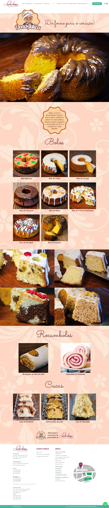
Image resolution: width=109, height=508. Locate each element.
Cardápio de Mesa (72, 3)
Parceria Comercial (60, 480)
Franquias (57, 479)
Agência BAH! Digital (91, 506)
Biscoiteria (46, 3)
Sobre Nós (39, 452)
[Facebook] (107, 4)
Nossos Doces (59, 464)
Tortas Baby (58, 460)
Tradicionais (58, 453)
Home (23, 3)
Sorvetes (65, 3)
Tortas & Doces (38, 3)
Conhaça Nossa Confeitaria (43, 454)
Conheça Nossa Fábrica (42, 456)
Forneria (58, 468)
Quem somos (29, 3)
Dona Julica (53, 3)
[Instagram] (105, 4)
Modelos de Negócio (82, 3)
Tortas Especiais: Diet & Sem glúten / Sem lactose (62, 458)
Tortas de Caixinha (59, 462)
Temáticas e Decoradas (61, 455)
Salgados (59, 3)
